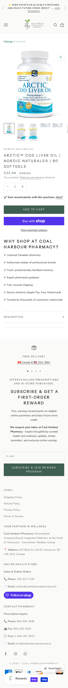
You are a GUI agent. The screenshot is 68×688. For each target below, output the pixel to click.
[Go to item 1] (9, 128)
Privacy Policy (12, 510)
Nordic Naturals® (19, 149)
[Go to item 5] (57, 125)
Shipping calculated (31, 177)
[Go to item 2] (21, 132)
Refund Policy (12, 503)
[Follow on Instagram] (15, 654)
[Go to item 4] (45, 125)
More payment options (34, 230)
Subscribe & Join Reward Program (34, 469)
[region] (34, 355)
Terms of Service (13, 516)
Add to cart (34, 209)
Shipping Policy (13, 497)
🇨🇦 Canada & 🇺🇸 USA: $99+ (34, 362)
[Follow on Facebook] (6, 654)
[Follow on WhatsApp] (25, 654)
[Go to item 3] (33, 132)
